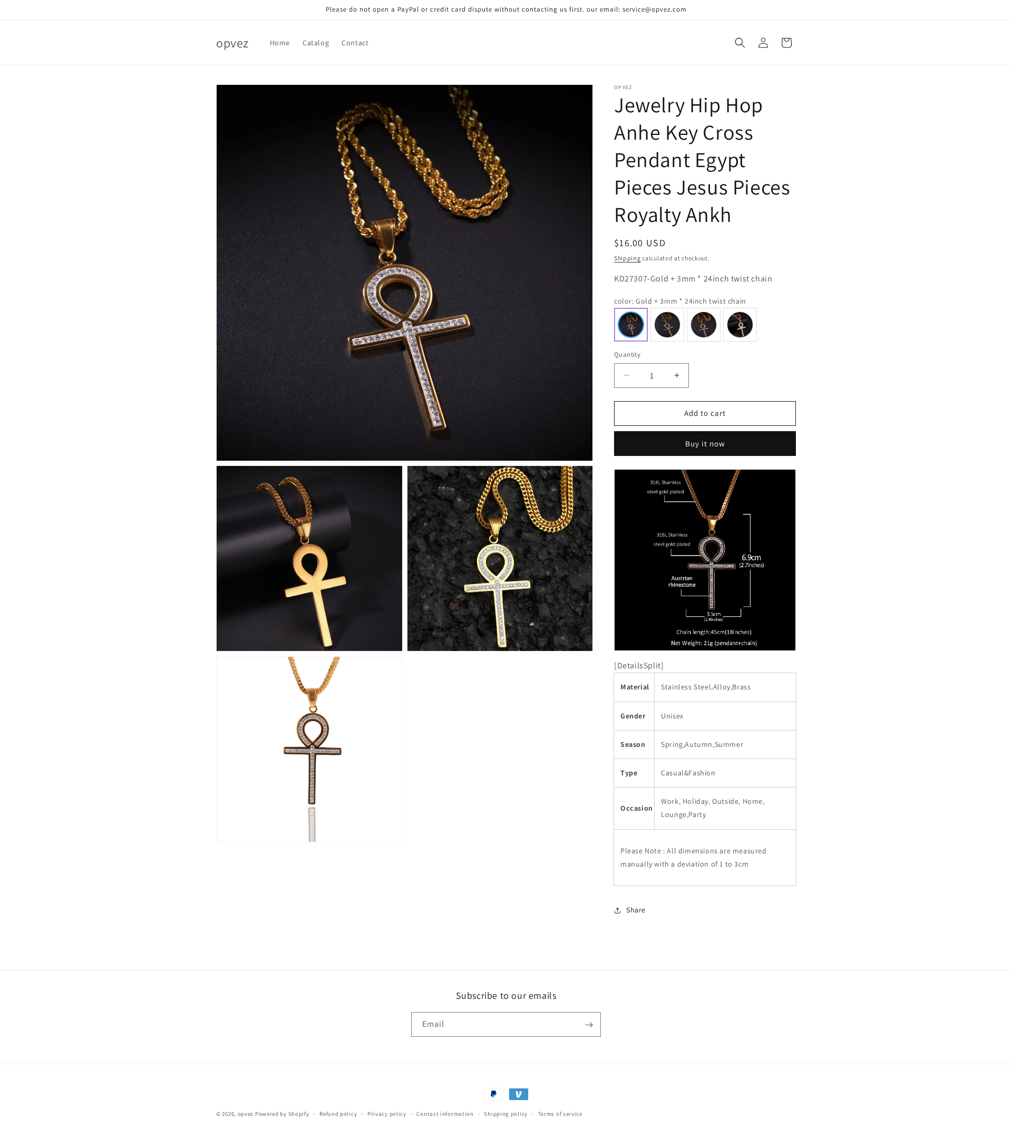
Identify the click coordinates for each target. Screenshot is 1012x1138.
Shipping (627, 258)
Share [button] (636, 910)
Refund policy (338, 1113)
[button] (740, 42)
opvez (246, 1113)
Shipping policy (506, 1113)
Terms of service (560, 1113)
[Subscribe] (588, 1025)
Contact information (444, 1113)
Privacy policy (386, 1113)
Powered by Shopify (282, 1113)
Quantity (627, 354)
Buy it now (705, 444)
